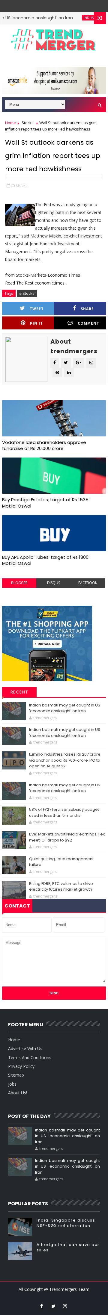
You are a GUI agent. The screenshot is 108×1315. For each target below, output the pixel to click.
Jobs (12, 1084)
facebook (87, 582)
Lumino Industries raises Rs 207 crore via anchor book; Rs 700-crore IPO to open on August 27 (64, 760)
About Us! (17, 1093)
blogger (19, 582)
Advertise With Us (25, 1048)
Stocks (28, 122)
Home (10, 122)
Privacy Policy (21, 1066)
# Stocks (26, 293)
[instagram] (65, 1305)
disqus (53, 582)
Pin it (36, 323)
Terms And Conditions (29, 1057)
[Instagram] (49, 5)
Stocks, (22, 185)
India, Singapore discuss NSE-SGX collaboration (66, 1222)
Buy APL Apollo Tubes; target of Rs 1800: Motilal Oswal (45, 560)
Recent (19, 692)
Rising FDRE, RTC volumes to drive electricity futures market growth (61, 886)
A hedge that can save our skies (68, 1247)
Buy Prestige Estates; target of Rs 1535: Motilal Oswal (45, 502)
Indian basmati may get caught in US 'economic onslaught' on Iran (64, 708)
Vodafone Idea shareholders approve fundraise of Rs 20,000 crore (44, 445)
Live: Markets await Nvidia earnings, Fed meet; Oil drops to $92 (67, 837)
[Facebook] (58, 5)
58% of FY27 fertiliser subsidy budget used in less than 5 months (64, 812)
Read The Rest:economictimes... (36, 283)
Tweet (37, 308)
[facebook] (41, 1305)
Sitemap (16, 1075)
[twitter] (53, 1305)
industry (82, 18)
